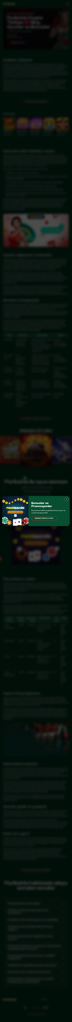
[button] (44, 518)
